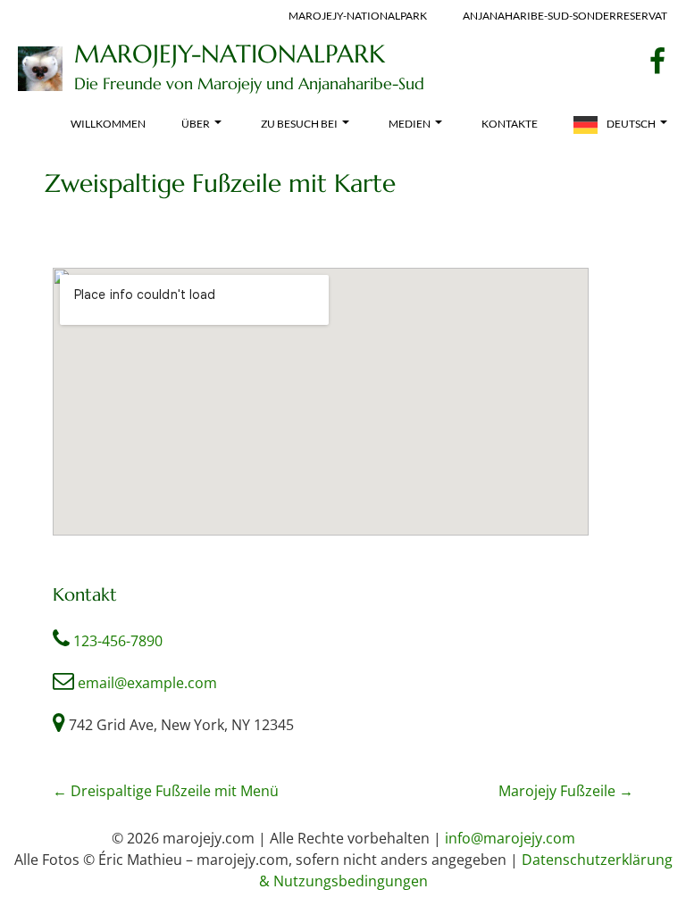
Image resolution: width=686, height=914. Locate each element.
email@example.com (147, 683)
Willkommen (108, 123)
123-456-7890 (118, 641)
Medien (410, 123)
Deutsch (631, 123)
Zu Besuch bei (299, 123)
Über (195, 123)
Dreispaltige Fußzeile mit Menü (166, 791)
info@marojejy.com (510, 838)
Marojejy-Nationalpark (229, 54)
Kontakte (509, 123)
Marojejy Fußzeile (565, 791)
